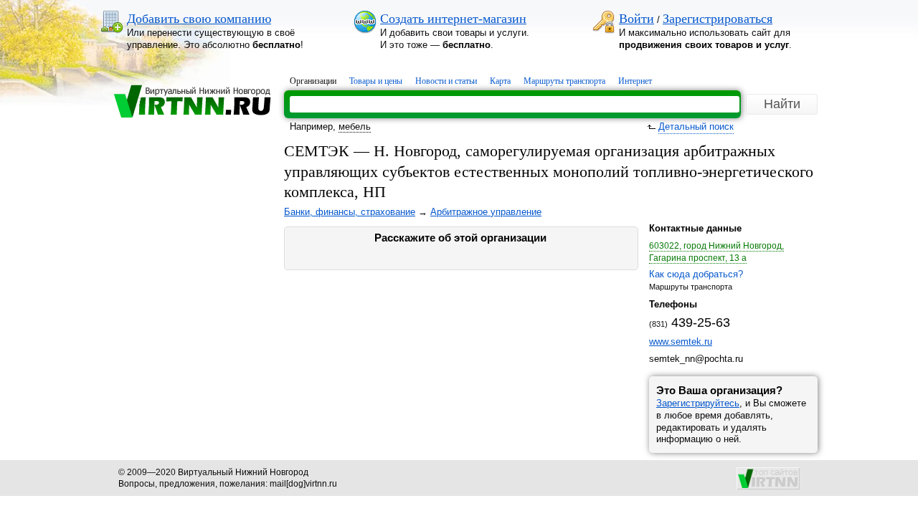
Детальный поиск (696, 126)
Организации (313, 81)
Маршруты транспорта (564, 81)
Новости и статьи (446, 81)
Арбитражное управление (485, 211)
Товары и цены (375, 81)
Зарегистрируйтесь (697, 403)
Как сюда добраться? (696, 274)
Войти (636, 18)
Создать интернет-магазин (453, 18)
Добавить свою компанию (199, 18)
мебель (355, 126)
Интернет (635, 81)
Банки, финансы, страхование (349, 211)
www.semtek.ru (680, 341)
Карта (500, 81)
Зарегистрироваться (717, 18)
